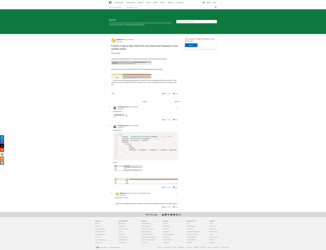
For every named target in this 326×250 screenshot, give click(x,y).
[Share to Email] (180, 214)
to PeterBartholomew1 (143, 193)
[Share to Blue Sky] (174, 214)
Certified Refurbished (123, 237)
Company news (212, 229)
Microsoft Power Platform (168, 234)
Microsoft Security (166, 226)
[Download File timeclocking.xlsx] (126, 115)
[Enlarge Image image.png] (145, 174)
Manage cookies (181, 247)
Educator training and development (148, 237)
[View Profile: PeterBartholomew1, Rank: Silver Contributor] (115, 107)
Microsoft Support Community (136, 24)
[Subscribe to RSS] (177, 214)
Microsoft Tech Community (192, 234)
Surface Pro (97, 223)
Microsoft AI (165, 223)
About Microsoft (212, 226)
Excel (136, 7)
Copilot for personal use (100, 234)
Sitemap (159, 247)
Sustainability (212, 242)
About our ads (217, 247)
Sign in (191, 45)
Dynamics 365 (166, 229)
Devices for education (145, 226)
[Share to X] (168, 214)
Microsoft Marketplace (191, 237)
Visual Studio (189, 242)
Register (208, 2)
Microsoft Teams (166, 237)
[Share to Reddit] (171, 214)
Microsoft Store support (124, 229)
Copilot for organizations (100, 231)
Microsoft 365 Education (146, 231)
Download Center (122, 226)
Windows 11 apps (98, 242)
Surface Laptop (98, 226)
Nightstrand (119, 39)
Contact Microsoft (167, 247)
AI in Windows (98, 237)
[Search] (204, 3)
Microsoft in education (146, 223)
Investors (211, 234)
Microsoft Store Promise (124, 239)
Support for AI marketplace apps (193, 231)
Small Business (166, 242)
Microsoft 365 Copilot (167, 239)
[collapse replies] (110, 107)
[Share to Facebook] (166, 214)
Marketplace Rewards (191, 239)
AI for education (144, 242)
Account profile (122, 223)
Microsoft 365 (130, 7)
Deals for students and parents (147, 239)
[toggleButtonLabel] (216, 7)
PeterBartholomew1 (123, 107)
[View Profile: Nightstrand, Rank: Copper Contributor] (113, 40)
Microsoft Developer (191, 226)
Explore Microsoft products (100, 239)
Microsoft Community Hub (115, 7)
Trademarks (196, 247)
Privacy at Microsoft (213, 231)
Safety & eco (203, 247)
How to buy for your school (146, 234)
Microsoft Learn (190, 229)
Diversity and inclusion (214, 237)
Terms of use (189, 247)
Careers (210, 223)
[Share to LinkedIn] (163, 214)
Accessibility (211, 239)
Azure (188, 223)
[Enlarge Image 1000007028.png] (131, 76)
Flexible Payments (122, 242)
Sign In (214, 2)
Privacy (174, 247)
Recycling (210, 247)
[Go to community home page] (110, 2)
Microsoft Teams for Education (147, 229)
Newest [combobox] (177, 101)
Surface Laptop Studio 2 (100, 229)
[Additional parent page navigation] (124, 7)
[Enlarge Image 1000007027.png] (131, 62)
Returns (120, 231)
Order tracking (122, 234)
